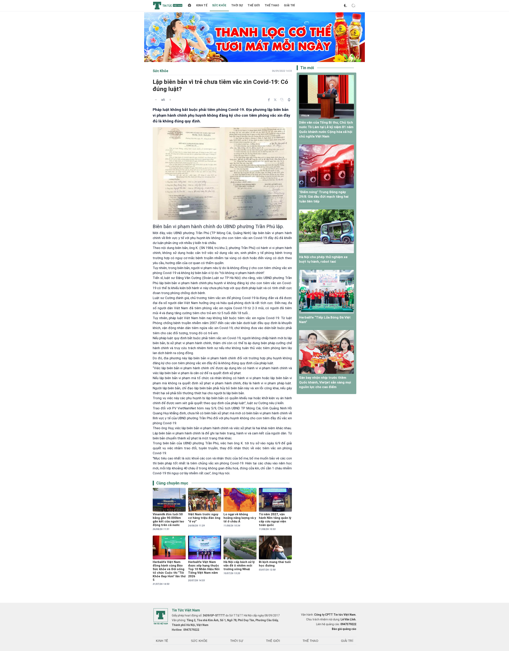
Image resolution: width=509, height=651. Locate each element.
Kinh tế (201, 5)
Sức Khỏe (219, 5)
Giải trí (289, 5)
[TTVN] (161, 616)
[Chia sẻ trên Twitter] (275, 99)
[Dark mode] (345, 5)
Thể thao (272, 5)
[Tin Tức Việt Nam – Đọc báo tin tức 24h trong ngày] (168, 6)
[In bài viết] (289, 100)
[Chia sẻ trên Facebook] (268, 99)
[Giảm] (156, 100)
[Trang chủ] (189, 5)
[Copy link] (282, 100)
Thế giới (254, 5)
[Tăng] (170, 100)
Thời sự (237, 5)
